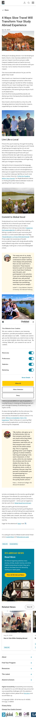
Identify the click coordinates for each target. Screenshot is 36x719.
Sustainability (13, 544)
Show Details (26, 377)
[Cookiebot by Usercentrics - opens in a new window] (21, 322)
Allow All (18, 383)
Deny (18, 395)
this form (27, 693)
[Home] (3, 3)
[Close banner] (33, 322)
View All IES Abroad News (15, 575)
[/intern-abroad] (18, 714)
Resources (6, 668)
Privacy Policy (6, 705)
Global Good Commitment (23, 503)
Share (7, 10)
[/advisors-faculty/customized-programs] (26, 714)
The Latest (6, 674)
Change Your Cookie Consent (11, 709)
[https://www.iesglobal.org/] (7, 714)
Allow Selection (18, 389)
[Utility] (24, 3)
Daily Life (5, 544)
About (4, 657)
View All (29, 607)
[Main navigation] (33, 2)
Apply (19, 523)
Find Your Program (9, 663)
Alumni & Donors (8, 680)
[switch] (31, 358)
